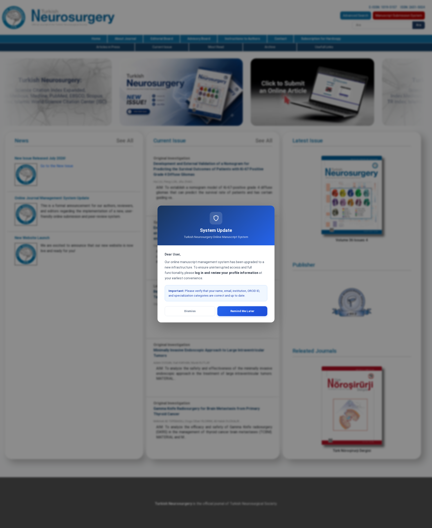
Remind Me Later (242, 311)
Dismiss (190, 311)
